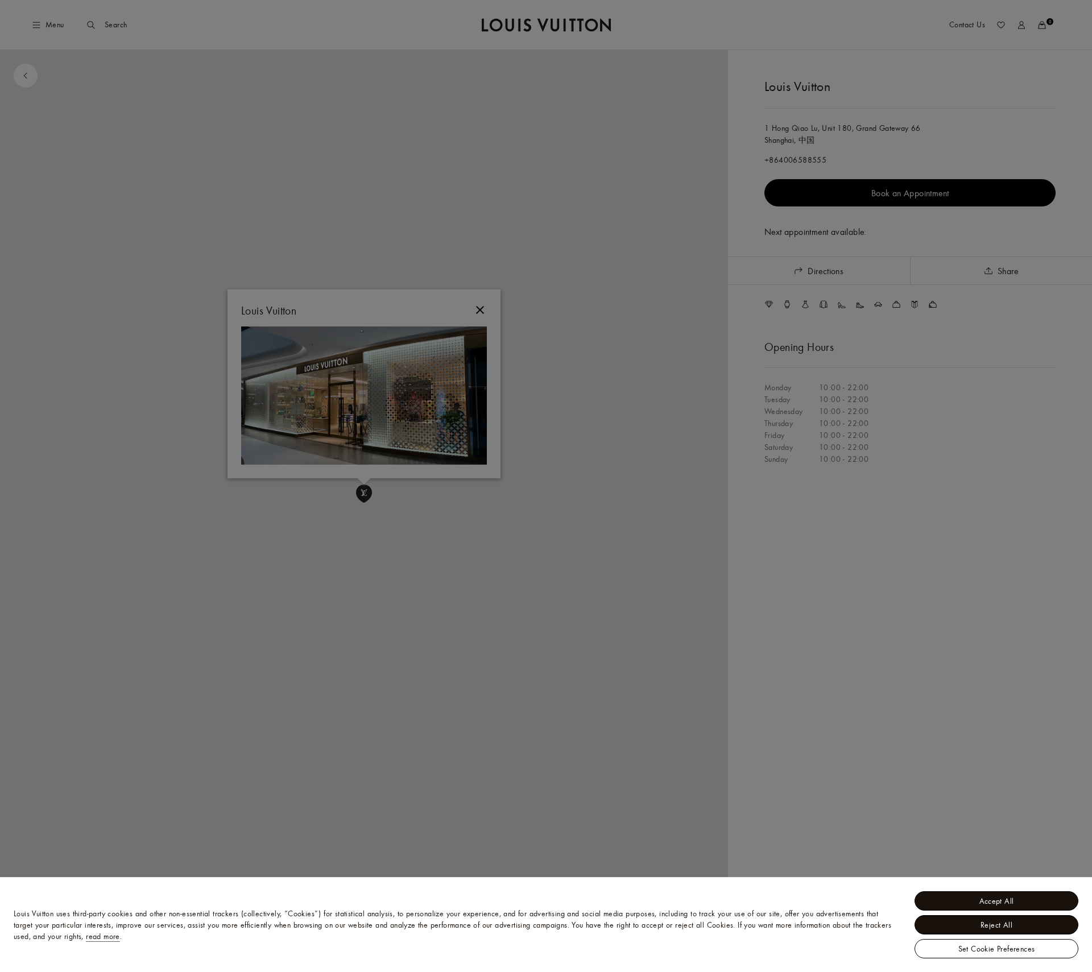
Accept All (996, 901)
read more (103, 936)
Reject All (996, 925)
